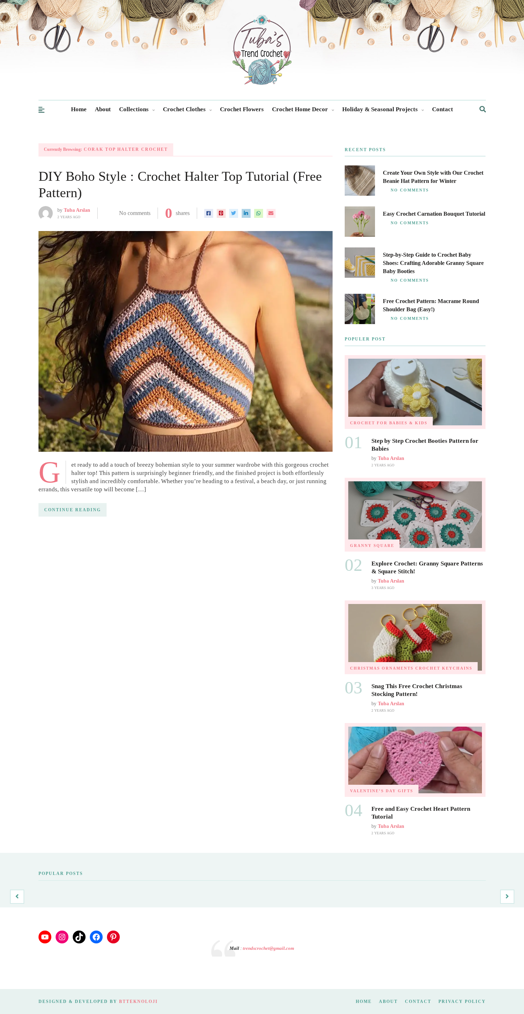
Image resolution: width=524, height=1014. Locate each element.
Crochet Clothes (184, 109)
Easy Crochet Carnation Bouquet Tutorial (434, 214)
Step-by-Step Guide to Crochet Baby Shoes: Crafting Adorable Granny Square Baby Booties (433, 263)
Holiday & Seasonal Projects (380, 109)
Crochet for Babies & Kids (388, 423)
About (103, 109)
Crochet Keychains (443, 668)
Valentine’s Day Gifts (381, 791)
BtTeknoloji (138, 1001)
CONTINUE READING (72, 509)
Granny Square (372, 545)
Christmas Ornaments (381, 668)
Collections (134, 109)
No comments (134, 213)
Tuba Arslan (77, 210)
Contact (442, 109)
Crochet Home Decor (300, 109)
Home (79, 109)
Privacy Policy (462, 1001)
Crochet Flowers (242, 109)
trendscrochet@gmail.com (268, 948)
